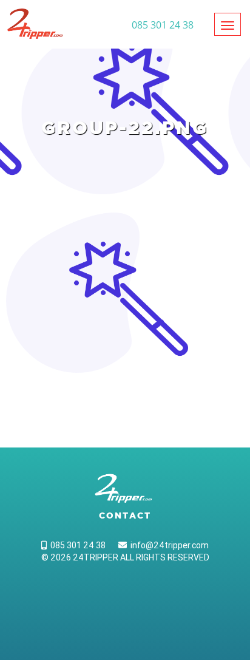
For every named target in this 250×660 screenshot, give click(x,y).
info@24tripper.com (168, 545)
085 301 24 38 (76, 545)
